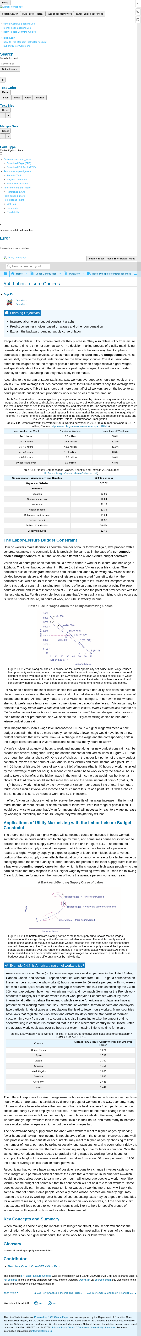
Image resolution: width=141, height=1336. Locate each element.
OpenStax (21, 300)
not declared (11, 1279)
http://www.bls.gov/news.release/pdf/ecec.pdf (70, 473)
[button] (12, 208)
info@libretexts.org (41, 1330)
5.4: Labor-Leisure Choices (36, 1275)
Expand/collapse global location (136, 273)
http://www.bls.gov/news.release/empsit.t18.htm (80, 426)
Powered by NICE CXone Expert (52, 1317)
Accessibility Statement (102, 1327)
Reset (5, 92)
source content (103, 1279)
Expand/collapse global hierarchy (7, 274)
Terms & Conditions (78, 1327)
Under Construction (46, 273)
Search (9, 266)
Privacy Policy (59, 1327)
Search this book (9, 58)
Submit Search (10, 69)
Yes (41, 1303)
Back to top (10, 1292)
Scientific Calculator (17, 183)
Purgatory (74, 273)
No (54, 1303)
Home (19, 273)
